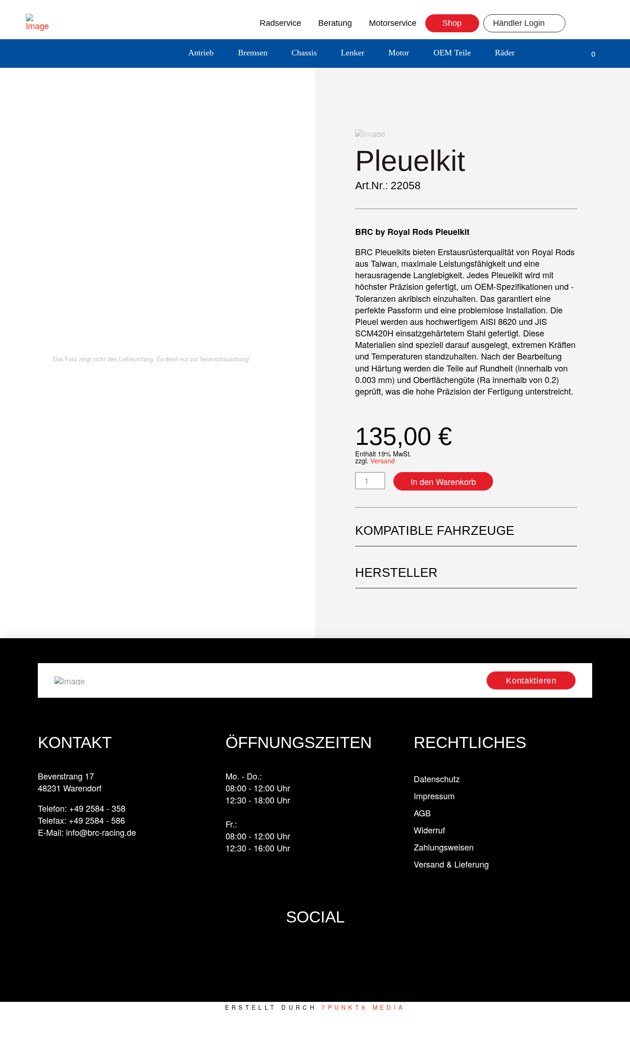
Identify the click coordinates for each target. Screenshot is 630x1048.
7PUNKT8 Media (363, 1007)
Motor (398, 52)
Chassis (304, 52)
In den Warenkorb (443, 481)
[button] (541, 53)
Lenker (352, 52)
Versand (382, 460)
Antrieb (201, 52)
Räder (505, 52)
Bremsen (252, 52)
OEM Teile (452, 52)
